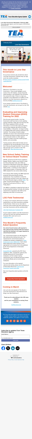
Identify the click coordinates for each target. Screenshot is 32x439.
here (9, 106)
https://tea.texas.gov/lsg (17, 149)
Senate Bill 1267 (7, 251)
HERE (24, 180)
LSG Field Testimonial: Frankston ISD (13, 210)
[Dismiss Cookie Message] (30, 1)
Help (23, 359)
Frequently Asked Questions (16, 279)
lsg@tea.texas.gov (17, 100)
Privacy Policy (11, 359)
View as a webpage (16, 27)
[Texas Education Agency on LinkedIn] (24, 321)
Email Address (4, 334)
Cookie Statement (16, 8)
